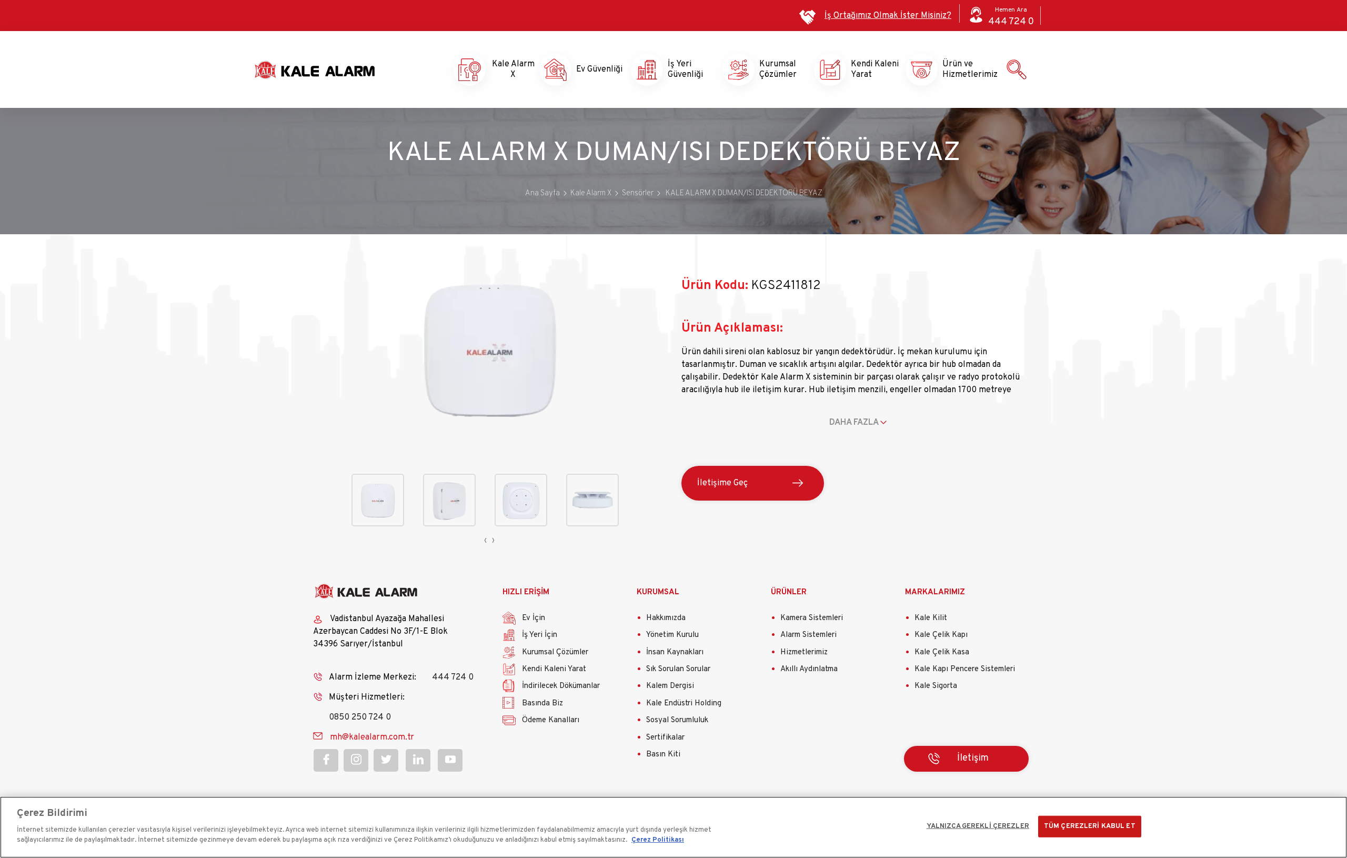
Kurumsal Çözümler (777, 69)
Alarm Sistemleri (808, 635)
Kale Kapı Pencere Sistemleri (964, 669)
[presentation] (485, 540)
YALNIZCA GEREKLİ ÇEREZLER (978, 826)
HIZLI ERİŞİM (525, 592)
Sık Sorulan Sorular (678, 669)
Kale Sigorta (935, 686)
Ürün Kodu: (714, 286)
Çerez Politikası (657, 840)
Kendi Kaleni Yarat (869, 69)
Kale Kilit (930, 618)
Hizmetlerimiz (804, 652)
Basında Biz (542, 704)
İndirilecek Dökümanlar (561, 686)
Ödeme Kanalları (550, 720)
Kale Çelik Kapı (941, 635)
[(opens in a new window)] (326, 760)
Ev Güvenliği (594, 69)
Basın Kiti (663, 755)
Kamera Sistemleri (811, 618)
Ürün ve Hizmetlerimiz (960, 69)
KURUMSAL (658, 592)
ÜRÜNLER (789, 592)
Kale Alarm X (503, 69)
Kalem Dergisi (670, 686)
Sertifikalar (665, 738)
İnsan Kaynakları (674, 652)
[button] (489, 435)
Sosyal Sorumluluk (677, 720)
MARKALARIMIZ (935, 592)
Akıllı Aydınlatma (809, 669)
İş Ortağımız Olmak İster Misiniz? (888, 16)
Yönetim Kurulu (672, 635)
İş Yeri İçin (539, 635)
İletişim (973, 758)
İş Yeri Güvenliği (685, 69)
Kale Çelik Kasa (941, 652)
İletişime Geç (722, 483)
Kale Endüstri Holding (683, 704)
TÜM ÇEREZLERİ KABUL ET (1089, 826)
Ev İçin (533, 618)
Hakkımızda (666, 618)
